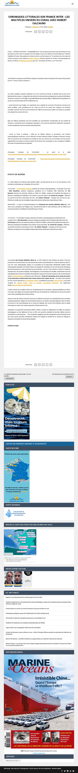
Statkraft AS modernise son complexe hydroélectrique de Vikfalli (25, 623)
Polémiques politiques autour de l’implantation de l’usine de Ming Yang (27, 613)
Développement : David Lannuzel (29, 768)
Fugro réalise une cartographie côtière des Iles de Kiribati (23, 627)
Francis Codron (58, 280)
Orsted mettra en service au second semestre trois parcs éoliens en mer (27, 608)
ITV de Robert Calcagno (24, 188)
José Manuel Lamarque (25, 60)
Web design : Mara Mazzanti (11, 768)
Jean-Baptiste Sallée (31, 280)
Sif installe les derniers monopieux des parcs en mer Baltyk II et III (25, 618)
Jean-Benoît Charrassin (50, 283)
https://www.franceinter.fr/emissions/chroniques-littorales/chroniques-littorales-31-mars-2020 (37, 154)
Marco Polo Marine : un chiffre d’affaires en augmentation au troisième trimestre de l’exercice (34, 639)
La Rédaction (35, 27)
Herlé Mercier (28, 285)
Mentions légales (56, 768)
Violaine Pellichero (18, 276)
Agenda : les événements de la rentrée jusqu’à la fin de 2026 (24, 597)
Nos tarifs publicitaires (45, 768)
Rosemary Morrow (17, 285)
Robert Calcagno (34, 58)
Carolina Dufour (22, 283)
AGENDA (50, 27)
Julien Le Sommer (35, 283)
